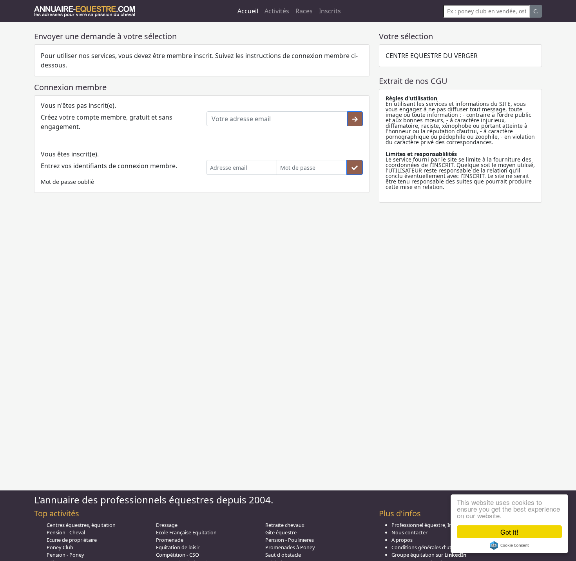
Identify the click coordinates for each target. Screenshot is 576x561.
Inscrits (330, 11)
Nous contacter (409, 532)
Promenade (169, 539)
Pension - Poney (65, 554)
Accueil (247, 11)
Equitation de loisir (177, 547)
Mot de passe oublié (67, 181)
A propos (402, 539)
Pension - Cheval (66, 532)
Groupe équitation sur (428, 554)
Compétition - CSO (177, 554)
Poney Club (60, 547)
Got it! (509, 532)
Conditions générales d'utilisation (430, 547)
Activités (276, 11)
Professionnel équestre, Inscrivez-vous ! (437, 524)
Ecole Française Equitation (186, 532)
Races (304, 11)
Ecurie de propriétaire (72, 539)
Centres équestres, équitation (81, 524)
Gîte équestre (281, 532)
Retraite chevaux (284, 524)
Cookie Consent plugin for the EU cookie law (509, 545)
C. (535, 11)
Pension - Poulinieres (289, 539)
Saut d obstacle (283, 554)
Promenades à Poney (290, 547)
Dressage (167, 524)
